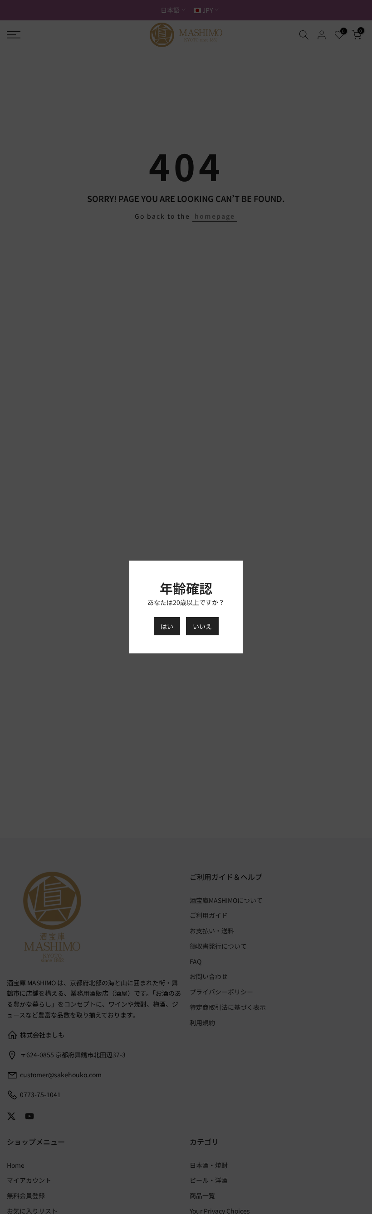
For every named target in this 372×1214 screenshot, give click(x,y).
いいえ (202, 626)
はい (167, 626)
